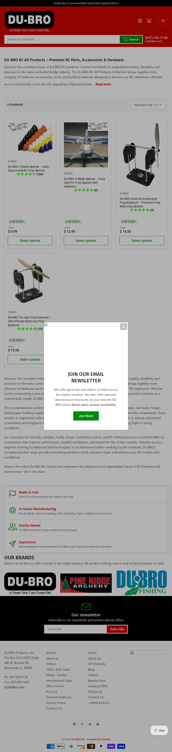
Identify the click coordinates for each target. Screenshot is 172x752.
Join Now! (86, 416)
